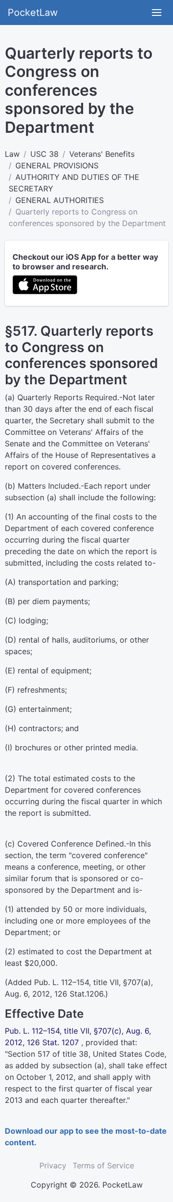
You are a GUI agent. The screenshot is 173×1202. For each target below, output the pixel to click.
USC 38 (44, 154)
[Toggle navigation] (156, 12)
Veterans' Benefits (102, 154)
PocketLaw (33, 12)
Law (12, 154)
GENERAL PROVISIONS (57, 165)
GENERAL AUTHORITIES (59, 200)
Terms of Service (103, 1165)
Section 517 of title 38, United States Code (86, 1054)
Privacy (52, 1165)
